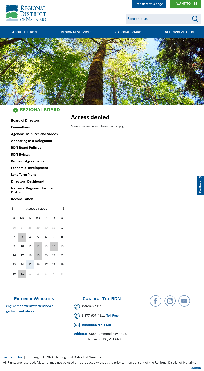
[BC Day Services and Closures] (22, 237)
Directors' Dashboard (27, 182)
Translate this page (149, 4)
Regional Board (40, 110)
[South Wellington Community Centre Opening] (38, 255)
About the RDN (24, 32)
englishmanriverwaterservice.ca (29, 306)
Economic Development (29, 168)
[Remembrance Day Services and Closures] (54, 246)
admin (196, 368)
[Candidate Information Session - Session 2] (38, 246)
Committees (20, 127)
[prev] (13, 209)
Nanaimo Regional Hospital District (32, 190)
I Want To (183, 4)
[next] (62, 209)
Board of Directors (25, 121)
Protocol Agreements (28, 161)
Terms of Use (12, 357)
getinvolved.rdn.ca (20, 311)
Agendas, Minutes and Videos (34, 134)
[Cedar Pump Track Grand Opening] (22, 274)
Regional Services (76, 32)
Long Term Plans (23, 175)
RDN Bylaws (20, 155)
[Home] (27, 13)
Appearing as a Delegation (31, 141)
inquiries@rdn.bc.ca (96, 325)
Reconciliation (22, 199)
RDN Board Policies (26, 148)
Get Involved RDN (179, 32)
